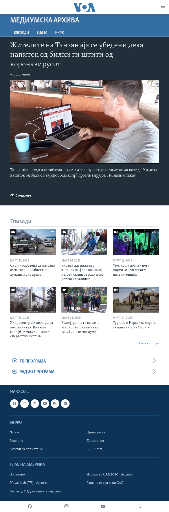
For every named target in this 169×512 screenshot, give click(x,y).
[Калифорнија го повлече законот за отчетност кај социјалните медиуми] (84, 300)
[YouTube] (103, 506)
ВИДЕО (42, 33)
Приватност (95, 432)
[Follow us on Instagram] (24, 403)
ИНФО (59, 33)
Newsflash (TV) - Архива (29, 483)
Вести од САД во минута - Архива (36, 491)
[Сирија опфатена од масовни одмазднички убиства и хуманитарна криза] (33, 242)
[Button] (20, 196)
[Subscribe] (65, 403)
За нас (15, 432)
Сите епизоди (149, 343)
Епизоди (21, 33)
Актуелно (17, 474)
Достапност (95, 441)
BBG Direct (94, 449)
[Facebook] (30, 506)
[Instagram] (66, 506)
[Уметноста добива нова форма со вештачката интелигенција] (136, 242)
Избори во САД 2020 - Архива (109, 474)
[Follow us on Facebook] (14, 403)
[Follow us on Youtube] (45, 403)
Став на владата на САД (104, 483)
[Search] (139, 506)
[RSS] (55, 403)
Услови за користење (26, 449)
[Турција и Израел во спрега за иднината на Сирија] (136, 300)
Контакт (16, 441)
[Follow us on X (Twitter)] (35, 403)
